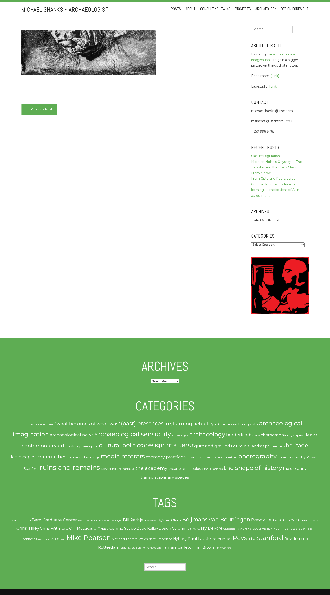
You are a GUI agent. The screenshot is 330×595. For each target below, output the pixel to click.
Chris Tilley (27, 528)
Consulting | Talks (215, 9)
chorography (273, 435)
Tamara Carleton (178, 547)
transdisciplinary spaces (165, 477)
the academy (151, 468)
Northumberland (160, 539)
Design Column (173, 528)
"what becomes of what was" (87, 424)
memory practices (166, 456)
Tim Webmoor (223, 547)
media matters (123, 456)
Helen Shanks (243, 528)
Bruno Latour (307, 520)
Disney (191, 528)
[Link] (275, 76)
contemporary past (82, 446)
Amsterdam (21, 520)
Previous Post (39, 109)
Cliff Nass (101, 528)
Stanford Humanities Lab (146, 547)
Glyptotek (229, 528)
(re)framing (178, 424)
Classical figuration (265, 156)
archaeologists (180, 435)
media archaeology (83, 457)
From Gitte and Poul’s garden (274, 179)
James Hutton (267, 528)
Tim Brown (204, 547)
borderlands (239, 435)
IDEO (255, 528)
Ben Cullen (84, 520)
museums (194, 457)
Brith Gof (289, 520)
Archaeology (265, 9)
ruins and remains (70, 467)
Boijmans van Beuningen (216, 519)
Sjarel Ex (126, 547)
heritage (297, 445)
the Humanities (213, 468)
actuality (203, 424)
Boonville (261, 520)
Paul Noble (199, 538)
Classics (310, 435)
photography (257, 456)
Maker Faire (43, 539)
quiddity (299, 457)
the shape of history (253, 467)
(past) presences (142, 423)
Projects (243, 9)
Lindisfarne (27, 539)
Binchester (150, 520)
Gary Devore (209, 528)
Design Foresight (295, 9)
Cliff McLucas (81, 528)
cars (256, 435)
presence (284, 457)
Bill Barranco (98, 520)
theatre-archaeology (185, 469)
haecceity (278, 446)
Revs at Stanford (258, 538)
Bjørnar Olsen (169, 520)
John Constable (288, 528)
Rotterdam (109, 547)
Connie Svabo (122, 528)
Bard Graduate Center (54, 520)
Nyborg (180, 539)
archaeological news (72, 435)
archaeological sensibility (133, 434)
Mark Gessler (58, 539)
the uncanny (294, 468)
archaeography (245, 424)
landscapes (23, 456)
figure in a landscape (250, 446)
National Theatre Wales (130, 539)
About (191, 9)
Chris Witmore (54, 528)
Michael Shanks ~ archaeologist (64, 9)
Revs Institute (296, 539)
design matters (167, 445)
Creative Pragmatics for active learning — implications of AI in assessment (275, 189)
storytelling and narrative (118, 468)
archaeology (207, 434)
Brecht (276, 520)
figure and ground (211, 445)
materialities (51, 456)
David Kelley (147, 529)
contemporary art (43, 445)
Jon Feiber (307, 528)
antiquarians (223, 424)
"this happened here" (40, 424)
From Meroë (261, 173)
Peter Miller (222, 539)
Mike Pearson (88, 538)
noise (206, 457)
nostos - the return (224, 457)
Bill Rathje (133, 520)
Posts (176, 9)
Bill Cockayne (114, 520)
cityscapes (295, 435)
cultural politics (121, 445)
